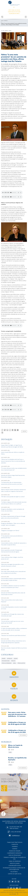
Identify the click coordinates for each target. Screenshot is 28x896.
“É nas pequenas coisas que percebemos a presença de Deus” (12, 536)
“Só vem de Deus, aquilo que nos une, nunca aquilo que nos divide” (12, 622)
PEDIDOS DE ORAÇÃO (14, 851)
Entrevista (9, 658)
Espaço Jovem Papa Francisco (14, 842)
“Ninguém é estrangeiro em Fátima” (10, 530)
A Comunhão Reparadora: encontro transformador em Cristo (14, 608)
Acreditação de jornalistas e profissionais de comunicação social (14, 868)
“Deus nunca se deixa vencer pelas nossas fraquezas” (11, 600)
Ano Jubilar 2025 (5, 660)
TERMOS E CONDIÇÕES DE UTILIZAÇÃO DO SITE (15, 858)
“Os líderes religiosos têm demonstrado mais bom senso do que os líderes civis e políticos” (13, 503)
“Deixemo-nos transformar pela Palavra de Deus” (13, 635)
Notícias (5, 20)
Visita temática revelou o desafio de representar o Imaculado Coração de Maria (14, 544)
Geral (14, 663)
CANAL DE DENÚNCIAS (15, 861)
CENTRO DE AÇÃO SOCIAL (14, 874)
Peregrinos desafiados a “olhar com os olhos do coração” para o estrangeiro (13, 524)
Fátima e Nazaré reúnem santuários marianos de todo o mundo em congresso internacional (13, 490)
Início (2, 20)
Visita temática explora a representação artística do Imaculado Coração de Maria (13, 579)
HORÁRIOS (15, 846)
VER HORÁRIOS (22, 768)
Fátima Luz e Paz (21, 663)
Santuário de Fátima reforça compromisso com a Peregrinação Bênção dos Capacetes (13, 641)
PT (14, 7)
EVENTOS (14, 848)
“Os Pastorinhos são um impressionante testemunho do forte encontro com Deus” (12, 483)
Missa (10, 752)
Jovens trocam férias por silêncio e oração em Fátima (12, 453)
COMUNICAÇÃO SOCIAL (15, 865)
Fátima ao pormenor (6, 663)
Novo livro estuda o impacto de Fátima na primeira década (14, 648)
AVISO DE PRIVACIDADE (15, 855)
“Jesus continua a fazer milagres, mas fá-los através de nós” (12, 558)
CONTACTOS (15, 844)
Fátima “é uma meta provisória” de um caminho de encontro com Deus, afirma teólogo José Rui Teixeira (14, 24)
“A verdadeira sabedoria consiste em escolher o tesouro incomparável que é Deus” (13, 586)
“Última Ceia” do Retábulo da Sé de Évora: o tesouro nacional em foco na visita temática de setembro (13, 461)
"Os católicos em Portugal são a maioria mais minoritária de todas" (12, 615)
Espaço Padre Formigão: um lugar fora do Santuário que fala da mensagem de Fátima (12, 446)
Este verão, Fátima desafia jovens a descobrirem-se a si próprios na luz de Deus (13, 572)
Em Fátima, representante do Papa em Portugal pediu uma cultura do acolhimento (13, 517)
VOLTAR (24, 431)
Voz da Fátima (14, 871)
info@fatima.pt (16, 835)
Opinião (3, 658)
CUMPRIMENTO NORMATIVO (14, 853)
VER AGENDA (23, 735)
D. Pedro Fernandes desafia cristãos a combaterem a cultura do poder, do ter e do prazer (14, 629)
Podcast (13, 660)
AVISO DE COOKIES (15, 863)
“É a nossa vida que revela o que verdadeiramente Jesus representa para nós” (14, 469)
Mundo (15, 658)
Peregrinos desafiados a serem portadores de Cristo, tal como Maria (12, 510)
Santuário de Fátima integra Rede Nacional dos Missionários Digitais (13, 476)
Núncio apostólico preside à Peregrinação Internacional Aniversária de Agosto (11, 551)
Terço (10, 764)
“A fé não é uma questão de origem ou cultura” (13, 496)
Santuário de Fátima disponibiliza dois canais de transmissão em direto (13, 593)
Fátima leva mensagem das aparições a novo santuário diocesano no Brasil (12, 565)
